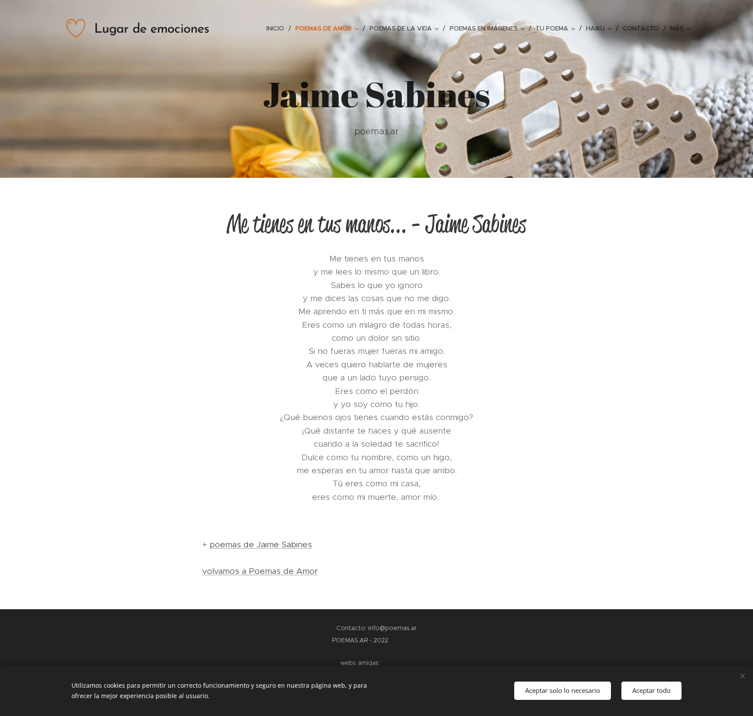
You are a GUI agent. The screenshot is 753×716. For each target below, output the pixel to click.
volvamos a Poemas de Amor (260, 571)
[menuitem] (277, 28)
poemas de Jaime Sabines (261, 545)
